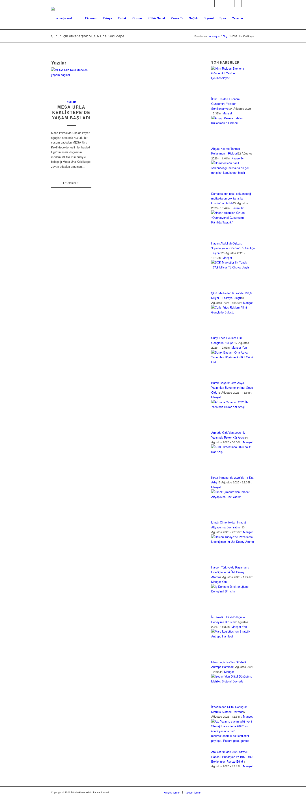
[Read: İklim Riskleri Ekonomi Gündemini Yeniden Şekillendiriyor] (233, 78)
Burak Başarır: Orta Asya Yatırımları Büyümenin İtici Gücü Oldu (232, 388)
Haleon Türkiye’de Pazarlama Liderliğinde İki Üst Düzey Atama (230, 572)
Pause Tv (237, 158)
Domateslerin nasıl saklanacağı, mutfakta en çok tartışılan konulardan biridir (231, 198)
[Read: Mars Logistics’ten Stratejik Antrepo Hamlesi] (233, 636)
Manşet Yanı (239, 347)
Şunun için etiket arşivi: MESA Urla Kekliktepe (87, 36)
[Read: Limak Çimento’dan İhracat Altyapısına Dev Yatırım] (233, 497)
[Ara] (250, 18)
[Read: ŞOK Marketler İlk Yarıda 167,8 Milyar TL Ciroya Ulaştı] (233, 267)
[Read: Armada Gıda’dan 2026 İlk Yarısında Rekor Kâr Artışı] (233, 407)
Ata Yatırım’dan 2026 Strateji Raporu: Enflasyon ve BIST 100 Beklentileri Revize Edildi (231, 757)
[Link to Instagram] (224, 3)
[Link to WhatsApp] (244, 3)
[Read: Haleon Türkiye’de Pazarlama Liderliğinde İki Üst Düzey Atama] (233, 541)
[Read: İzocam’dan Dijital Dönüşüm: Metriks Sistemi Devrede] (233, 681)
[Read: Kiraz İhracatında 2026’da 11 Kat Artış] (233, 452)
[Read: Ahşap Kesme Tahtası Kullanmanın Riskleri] (233, 123)
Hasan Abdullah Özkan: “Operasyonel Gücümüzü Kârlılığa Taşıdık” (233, 248)
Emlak (71, 102)
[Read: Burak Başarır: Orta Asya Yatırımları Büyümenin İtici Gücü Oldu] (233, 362)
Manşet (227, 113)
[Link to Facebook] (211, 3)
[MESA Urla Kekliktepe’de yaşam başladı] (71, 81)
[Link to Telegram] (251, 3)
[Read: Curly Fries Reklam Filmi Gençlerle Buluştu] (233, 312)
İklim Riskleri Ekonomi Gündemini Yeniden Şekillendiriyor (225, 104)
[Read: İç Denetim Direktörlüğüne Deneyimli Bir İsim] (233, 591)
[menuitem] (91, 18)
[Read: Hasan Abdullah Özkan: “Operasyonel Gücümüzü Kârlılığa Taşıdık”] (233, 222)
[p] (61, 18)
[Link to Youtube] (238, 3)
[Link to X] (218, 3)
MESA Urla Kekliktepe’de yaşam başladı (71, 112)
